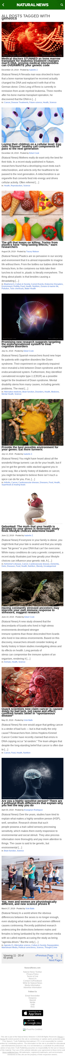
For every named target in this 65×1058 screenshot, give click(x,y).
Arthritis (7, 482)
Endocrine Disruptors (54, 284)
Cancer (7, 102)
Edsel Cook (34, 153)
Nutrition (36, 286)
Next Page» (55, 960)
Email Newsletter (32, 996)
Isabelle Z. (33, 70)
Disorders (39, 392)
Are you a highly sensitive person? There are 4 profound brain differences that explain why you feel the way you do (32, 803)
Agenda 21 (8, 945)
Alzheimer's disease (12, 564)
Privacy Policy (32, 974)
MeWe (32, 1002)
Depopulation (53, 945)
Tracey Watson (32, 251)
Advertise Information (33, 987)
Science (53, 102)
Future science (35, 102)
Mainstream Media (10, 947)
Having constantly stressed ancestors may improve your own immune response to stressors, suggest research (30, 610)
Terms (2, 1039)
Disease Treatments (19, 102)
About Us (32, 978)
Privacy (60, 1037)
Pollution (5, 288)
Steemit (32, 1000)
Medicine (55, 392)
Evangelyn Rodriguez (33, 810)
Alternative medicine (12, 392)
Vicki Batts (28, 720)
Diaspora (32, 998)
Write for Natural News (32, 983)
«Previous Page (44, 955)
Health (46, 102)
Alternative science (22, 945)
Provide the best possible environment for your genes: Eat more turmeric (30, 448)
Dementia (54, 564)
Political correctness (27, 947)
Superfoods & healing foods (13, 485)
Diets (4, 566)
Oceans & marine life (49, 286)
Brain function (28, 392)
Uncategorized (49, 566)
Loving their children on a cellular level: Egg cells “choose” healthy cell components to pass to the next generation (31, 146)
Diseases (44, 482)
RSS (33, 1007)
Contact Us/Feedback (32, 981)
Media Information (32, 985)
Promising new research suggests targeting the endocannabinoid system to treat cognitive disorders (31, 344)
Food (22, 286)
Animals (7, 662)
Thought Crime (50, 947)
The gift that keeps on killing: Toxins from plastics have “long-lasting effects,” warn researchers (30, 245)
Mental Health (8, 394)
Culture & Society (22, 284)
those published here (10, 1052)
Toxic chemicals (17, 288)
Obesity (39, 566)
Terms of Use (32, 976)
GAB (33, 1005)
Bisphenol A (9, 284)
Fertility (16, 286)
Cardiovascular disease (28, 482)
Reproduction (16, 186)
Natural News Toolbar (32, 972)
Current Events (37, 284)
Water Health (30, 288)
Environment (7, 286)
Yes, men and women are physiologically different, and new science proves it (29, 903)
